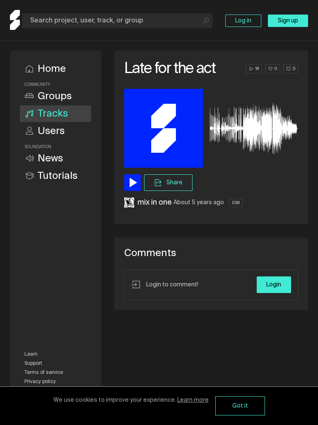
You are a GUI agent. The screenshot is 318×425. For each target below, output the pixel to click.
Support (33, 363)
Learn (31, 354)
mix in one (154, 202)
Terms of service (43, 372)
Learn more (193, 400)
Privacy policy (40, 381)
